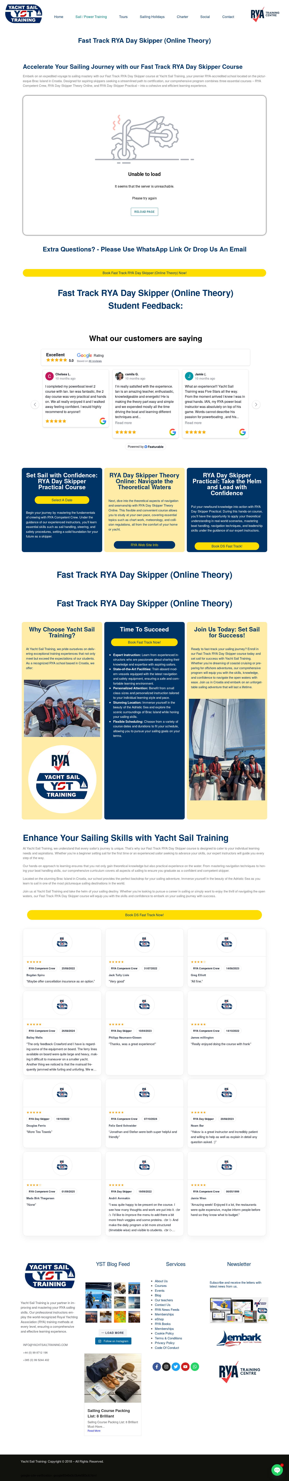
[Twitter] (176, 1366)
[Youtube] (185, 1366)
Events (160, 1290)
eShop (159, 1319)
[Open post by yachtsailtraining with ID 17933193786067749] (98, 1295)
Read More (94, 1430)
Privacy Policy (165, 1342)
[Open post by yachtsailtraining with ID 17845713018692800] (120, 1317)
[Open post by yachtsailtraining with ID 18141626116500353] (120, 1288)
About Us (161, 1281)
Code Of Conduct (167, 1347)
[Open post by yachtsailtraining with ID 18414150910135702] (91, 1317)
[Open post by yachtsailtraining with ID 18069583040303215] (134, 1302)
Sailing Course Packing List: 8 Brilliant (109, 1413)
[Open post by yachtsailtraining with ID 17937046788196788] (134, 1317)
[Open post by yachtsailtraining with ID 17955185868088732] (134, 1288)
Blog (158, 1295)
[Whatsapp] (195, 1366)
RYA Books (163, 1323)
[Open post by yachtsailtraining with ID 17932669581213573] (120, 1302)
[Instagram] (166, 1366)
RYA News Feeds (167, 1309)
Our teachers (164, 1300)
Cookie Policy (164, 1333)
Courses (161, 1285)
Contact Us (163, 1304)
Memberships (164, 1314)
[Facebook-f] (157, 1366)
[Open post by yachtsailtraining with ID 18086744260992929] (106, 1317)
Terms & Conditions (168, 1338)
